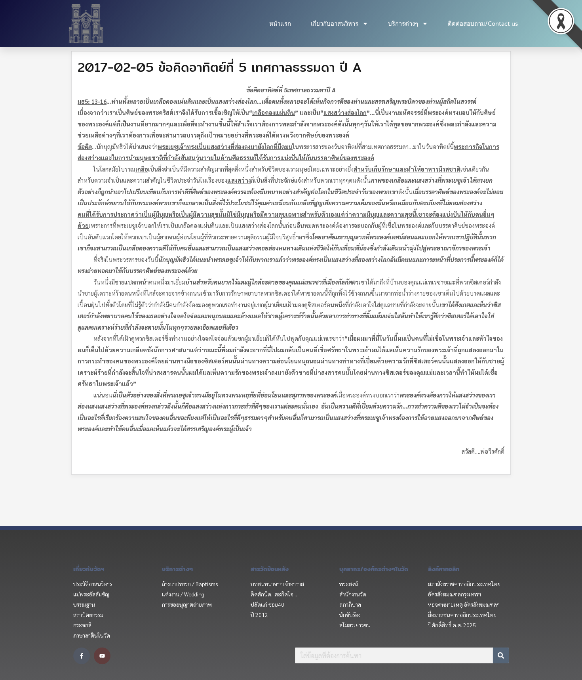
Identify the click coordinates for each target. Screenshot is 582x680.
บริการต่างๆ (403, 23)
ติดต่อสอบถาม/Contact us (483, 23)
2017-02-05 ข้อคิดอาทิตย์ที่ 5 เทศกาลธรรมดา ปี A (219, 67)
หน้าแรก (280, 23)
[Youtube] (102, 656)
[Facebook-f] (81, 656)
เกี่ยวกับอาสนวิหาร (334, 23)
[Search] (501, 655)
